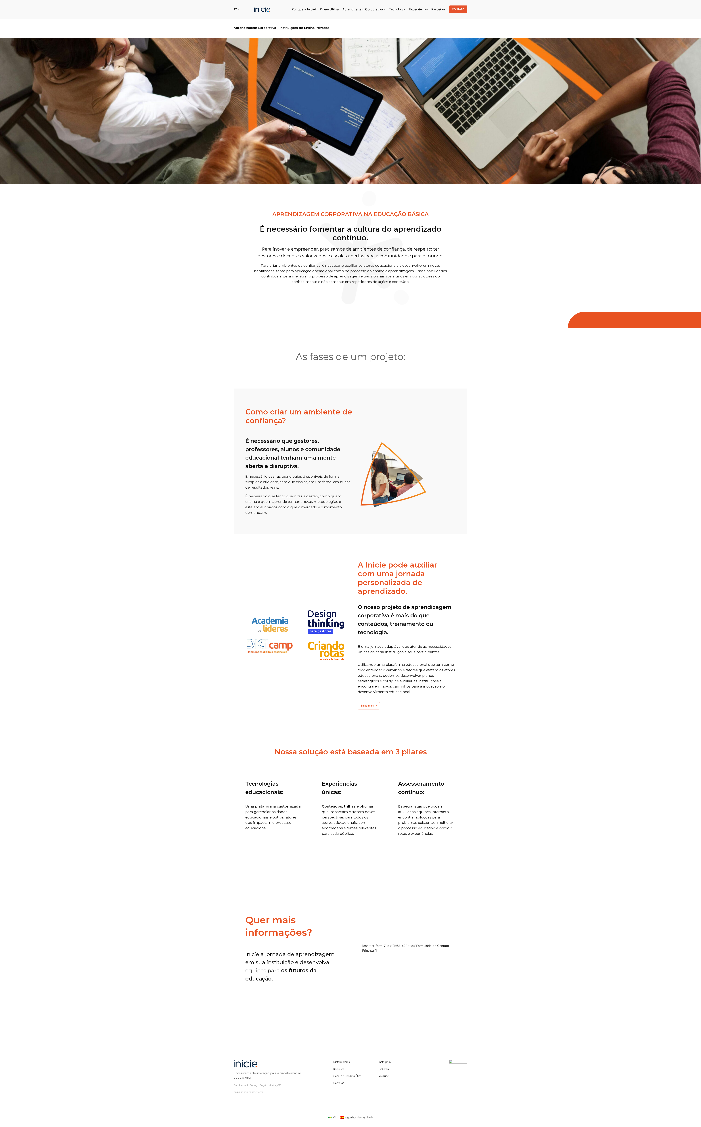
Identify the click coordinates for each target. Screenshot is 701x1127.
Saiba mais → (369, 705)
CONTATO (458, 9)
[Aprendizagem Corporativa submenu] (385, 9)
